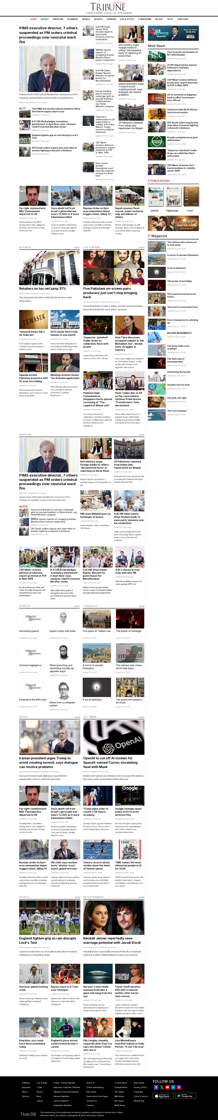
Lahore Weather (61, 1101)
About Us (90, 1083)
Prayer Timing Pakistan (64, 1083)
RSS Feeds (91, 1092)
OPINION (24, 606)
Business (72, 19)
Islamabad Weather (63, 1105)
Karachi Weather (61, 1096)
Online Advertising (95, 1087)
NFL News (119, 1101)
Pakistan (58, 19)
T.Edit (39, 1087)
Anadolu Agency (33, 772)
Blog (39, 1096)
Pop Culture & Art (90, 947)
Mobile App (139, 1101)
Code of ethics (141, 1096)
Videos (40, 1101)
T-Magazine (144, 19)
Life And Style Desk (91, 302)
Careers (90, 1105)
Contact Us (91, 1101)
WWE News (119, 1105)
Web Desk (23, 102)
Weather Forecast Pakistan (66, 1092)
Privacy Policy (140, 1087)
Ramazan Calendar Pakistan (67, 1087)
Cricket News (120, 1083)
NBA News (119, 1096)
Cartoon (182, 19)
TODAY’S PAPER (94, 13)
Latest (45, 19)
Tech (170, 19)
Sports (98, 19)
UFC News (119, 1092)
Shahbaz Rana (25, 293)
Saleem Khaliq (25, 947)
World (86, 19)
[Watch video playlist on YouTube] (173, 33)
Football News (121, 1087)
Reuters (22, 772)
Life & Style (127, 19)
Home (33, 19)
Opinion (111, 19)
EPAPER (128, 13)
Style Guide (139, 1083)
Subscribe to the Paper (97, 1096)
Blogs (159, 19)
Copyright (138, 1092)
